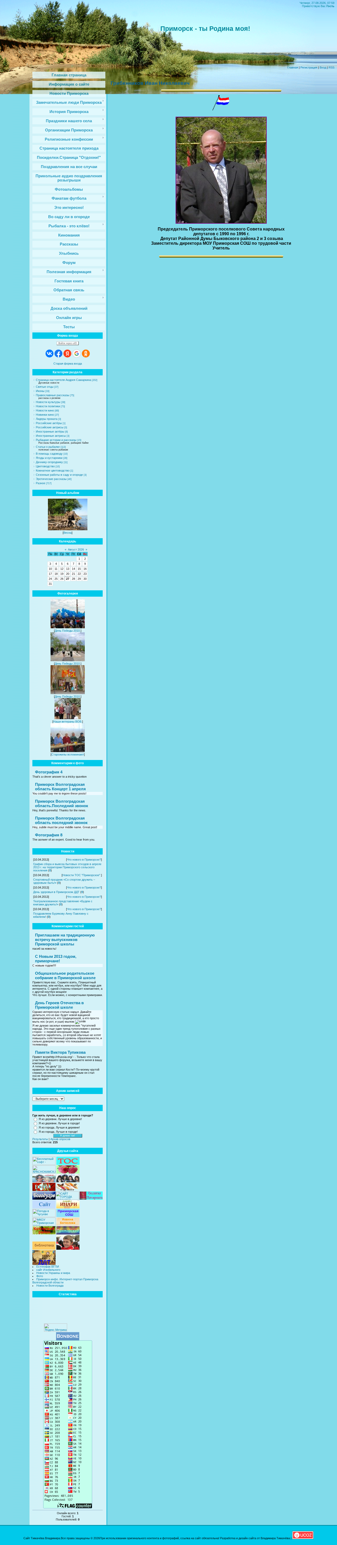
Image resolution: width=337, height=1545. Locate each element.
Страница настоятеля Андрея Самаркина (63, 379)
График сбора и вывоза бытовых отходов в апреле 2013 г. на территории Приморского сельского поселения (67, 867)
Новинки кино (45, 414)
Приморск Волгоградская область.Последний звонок (61, 803)
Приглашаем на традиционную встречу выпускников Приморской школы (65, 939)
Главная (292, 67)
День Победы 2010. (68, 630)
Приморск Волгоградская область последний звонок (61, 820)
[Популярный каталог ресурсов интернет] (67, 1339)
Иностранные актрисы (51, 435)
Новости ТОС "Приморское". (81, 875)
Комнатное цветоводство (53, 470)
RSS (331, 67)
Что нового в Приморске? (84, 859)
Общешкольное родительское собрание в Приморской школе (65, 975)
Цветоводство (45, 466)
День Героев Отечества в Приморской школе (59, 1004)
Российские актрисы (49, 427)
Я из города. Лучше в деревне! (59, 1127)
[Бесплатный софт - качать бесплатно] (44, 1163)
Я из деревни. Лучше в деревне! (60, 1119)
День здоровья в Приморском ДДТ (56, 892)
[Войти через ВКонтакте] (49, 353)
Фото (39, 1276)
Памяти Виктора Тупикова (60, 1052)
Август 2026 (76, 549)
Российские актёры (49, 423)
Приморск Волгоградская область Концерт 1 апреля (60, 786)
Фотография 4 (48, 772)
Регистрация (308, 67)
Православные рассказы (52, 395)
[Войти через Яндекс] (67, 353)
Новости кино (45, 410)
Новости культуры (48, 402)
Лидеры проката (46, 418)
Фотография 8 (48, 835)
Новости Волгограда (49, 1285)
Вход (323, 67)
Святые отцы (44, 386)
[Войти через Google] (76, 353)
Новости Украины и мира (53, 1272)
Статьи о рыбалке (48, 446)
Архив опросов (60, 1139)
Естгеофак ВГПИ (47, 1266)
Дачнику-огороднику (49, 462)
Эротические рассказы (51, 478)
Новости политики (48, 406)
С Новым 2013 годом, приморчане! (55, 958)
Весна (67, 532)
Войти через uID (67, 343)
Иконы (40, 391)
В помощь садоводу (49, 453)
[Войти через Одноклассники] (86, 353)
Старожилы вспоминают (67, 754)
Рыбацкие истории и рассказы (56, 440)
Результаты (40, 1139)
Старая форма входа (67, 363)
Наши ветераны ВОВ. (67, 721)
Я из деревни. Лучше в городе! (59, 1123)
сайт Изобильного (48, 1269)
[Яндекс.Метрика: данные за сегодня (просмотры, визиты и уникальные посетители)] (55, 1327)
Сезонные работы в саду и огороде (59, 474)
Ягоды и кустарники (49, 457)
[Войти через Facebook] (58, 353)
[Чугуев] (44, 1216)
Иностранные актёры (50, 431)
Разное (40, 483)
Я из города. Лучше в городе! (58, 1131)
